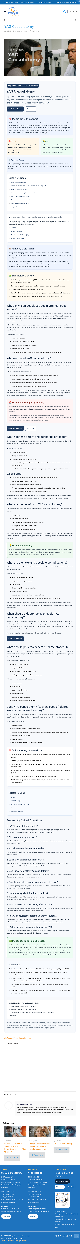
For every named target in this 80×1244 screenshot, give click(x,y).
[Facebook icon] (54, 1236)
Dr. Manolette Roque (21, 31)
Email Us (71, 1187)
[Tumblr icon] (71, 1236)
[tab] (12, 1043)
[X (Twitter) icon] (67, 1236)
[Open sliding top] (77, 2)
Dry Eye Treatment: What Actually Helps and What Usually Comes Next (39, 1146)
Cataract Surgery (16, 231)
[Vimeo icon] (69, 1236)
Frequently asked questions (20, 207)
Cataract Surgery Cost (18, 238)
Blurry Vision (15, 808)
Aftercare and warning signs (20, 203)
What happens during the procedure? (23, 193)
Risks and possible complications (21, 200)
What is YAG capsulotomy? (19, 182)
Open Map (6, 1216)
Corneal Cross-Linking (63, 1144)
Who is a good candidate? (19, 189)
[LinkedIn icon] (63, 1236)
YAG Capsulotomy (13, 1043)
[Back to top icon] (76, 1236)
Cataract (13, 227)
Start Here (30, 109)
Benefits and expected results (20, 196)
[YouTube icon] (65, 1236)
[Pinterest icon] (60, 1236)
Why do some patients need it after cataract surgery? (28, 186)
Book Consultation (15, 109)
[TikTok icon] (58, 1236)
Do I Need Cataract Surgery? (20, 235)
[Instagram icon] (56, 1236)
